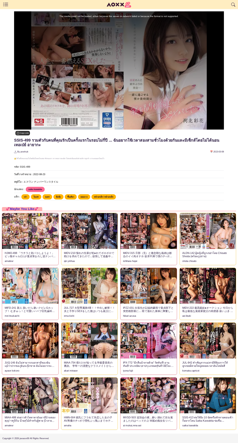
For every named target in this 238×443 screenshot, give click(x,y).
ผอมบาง (84, 197)
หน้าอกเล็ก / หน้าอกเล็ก (103, 197)
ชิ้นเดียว (70, 197)
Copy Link (24, 133)
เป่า (25, 197)
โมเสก (36, 197)
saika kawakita (35, 189)
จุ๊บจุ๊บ (58, 197)
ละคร (47, 197)
